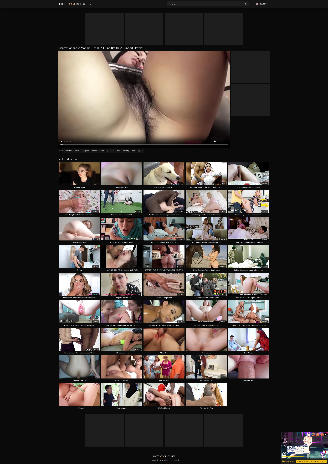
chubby (126, 151)
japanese (110, 151)
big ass (86, 151)
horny (94, 151)
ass (133, 151)
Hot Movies (75, 3)
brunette (68, 151)
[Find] (246, 3)
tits (118, 151)
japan (140, 151)
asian (102, 151)
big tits (77, 151)
